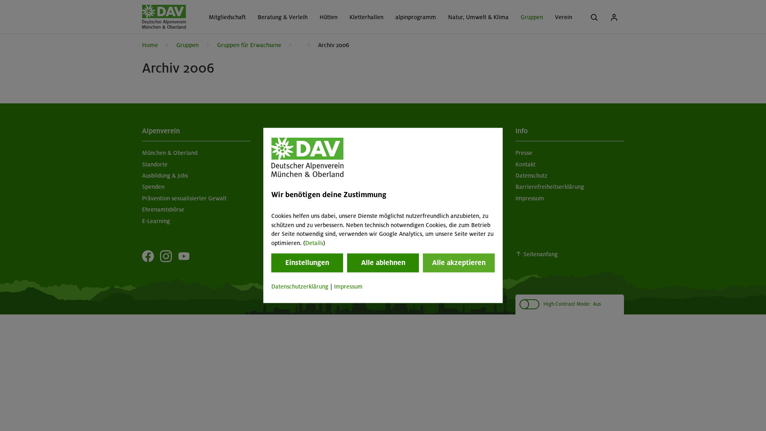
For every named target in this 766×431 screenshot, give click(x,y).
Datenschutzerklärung (299, 286)
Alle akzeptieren (459, 262)
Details (314, 243)
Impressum (348, 286)
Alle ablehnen (383, 262)
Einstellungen (307, 262)
